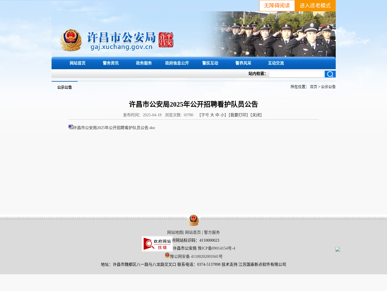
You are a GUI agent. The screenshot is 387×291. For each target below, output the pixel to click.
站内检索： (258, 73)
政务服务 (144, 63)
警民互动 (210, 63)
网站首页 (78, 63)
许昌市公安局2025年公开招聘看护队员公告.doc (114, 128)
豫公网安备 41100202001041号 (196, 256)
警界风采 (243, 63)
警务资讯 (111, 63)
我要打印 (238, 115)
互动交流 (276, 63)
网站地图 (175, 232)
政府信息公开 (177, 63)
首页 (313, 87)
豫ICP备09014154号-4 (216, 248)
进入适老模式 (315, 6)
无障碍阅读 (277, 6)
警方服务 (212, 232)
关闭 (256, 115)
